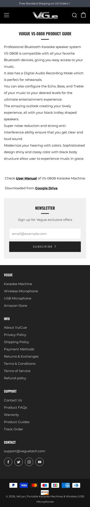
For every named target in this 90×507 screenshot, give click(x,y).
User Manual (26, 178)
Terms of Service (17, 371)
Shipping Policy (16, 342)
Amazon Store (15, 305)
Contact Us (13, 400)
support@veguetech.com (24, 451)
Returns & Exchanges (21, 356)
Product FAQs (15, 407)
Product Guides (16, 422)
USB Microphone (17, 298)
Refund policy (15, 378)
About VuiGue (15, 327)
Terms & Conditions (19, 364)
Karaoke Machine (18, 284)
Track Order (13, 429)
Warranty (11, 415)
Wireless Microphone (21, 291)
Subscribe (43, 246)
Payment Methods (19, 349)
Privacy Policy (15, 335)
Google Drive (46, 188)
